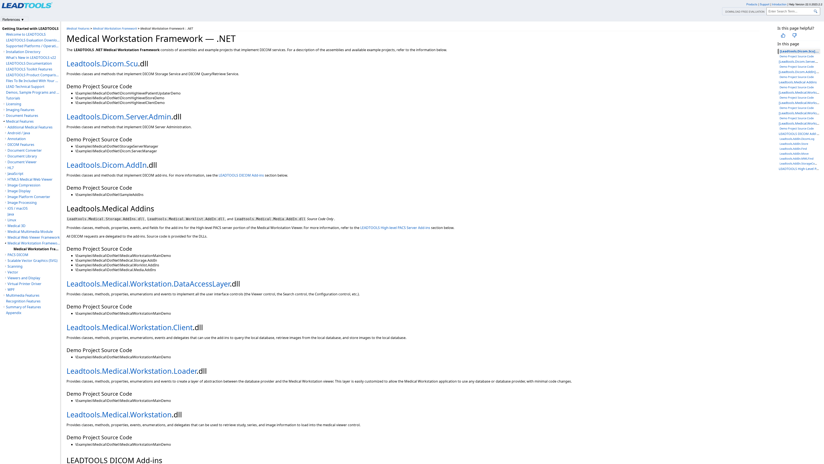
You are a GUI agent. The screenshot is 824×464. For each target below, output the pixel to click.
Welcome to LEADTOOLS (26, 34)
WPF (11, 289)
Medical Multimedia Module (30, 231)
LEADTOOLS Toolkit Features (29, 69)
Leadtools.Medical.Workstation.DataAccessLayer (148, 284)
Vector (13, 272)
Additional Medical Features (30, 127)
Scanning (15, 266)
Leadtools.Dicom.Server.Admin (119, 117)
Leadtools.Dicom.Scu (102, 64)
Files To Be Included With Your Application (33, 80)
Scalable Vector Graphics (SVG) (33, 260)
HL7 (11, 167)
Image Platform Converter (29, 196)
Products (751, 4)
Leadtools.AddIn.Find (793, 149)
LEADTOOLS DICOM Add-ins (800, 133)
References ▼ (13, 19)
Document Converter (25, 150)
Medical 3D (17, 225)
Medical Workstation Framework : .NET (37, 249)
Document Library (22, 156)
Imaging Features (20, 109)
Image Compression (24, 185)
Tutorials (13, 98)
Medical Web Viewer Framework (34, 237)
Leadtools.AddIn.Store (794, 144)
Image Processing (22, 202)
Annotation (17, 138)
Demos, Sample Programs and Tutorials (33, 92)
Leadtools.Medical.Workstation (119, 415)
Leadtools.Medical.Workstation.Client (130, 327)
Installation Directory (23, 51)
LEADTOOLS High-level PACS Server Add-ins (395, 227)
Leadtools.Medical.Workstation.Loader (132, 371)
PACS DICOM (18, 254)
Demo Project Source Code (797, 56)
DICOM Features (21, 144)
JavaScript (15, 173)
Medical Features (78, 28)
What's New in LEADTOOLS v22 (31, 57)
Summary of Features (23, 307)
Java (11, 214)
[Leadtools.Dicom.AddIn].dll (799, 72)
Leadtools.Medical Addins (798, 82)
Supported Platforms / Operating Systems (33, 46)
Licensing (13, 104)
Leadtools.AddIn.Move (794, 154)
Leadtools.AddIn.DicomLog (797, 139)
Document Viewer (22, 162)
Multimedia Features (22, 295)
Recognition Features (23, 301)
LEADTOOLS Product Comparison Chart (33, 75)
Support (764, 4)
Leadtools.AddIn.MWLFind (796, 158)
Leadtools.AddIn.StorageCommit (801, 163)
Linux (12, 220)
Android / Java (19, 133)
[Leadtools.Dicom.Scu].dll (800, 51)
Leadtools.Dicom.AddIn (107, 165)
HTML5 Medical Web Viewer (30, 179)
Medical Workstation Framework (115, 28)
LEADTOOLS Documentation (29, 63)
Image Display (19, 191)
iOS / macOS (18, 208)
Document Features (22, 115)
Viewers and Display (24, 278)
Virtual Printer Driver (24, 283)
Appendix (13, 312)
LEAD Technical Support (25, 86)
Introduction (779, 4)
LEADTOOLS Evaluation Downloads (33, 40)
